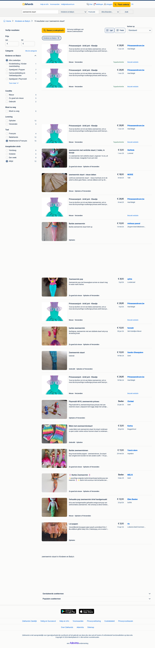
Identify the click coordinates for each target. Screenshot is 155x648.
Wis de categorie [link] (31, 51)
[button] (98, 4)
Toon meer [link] (12, 83)
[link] (30, 4)
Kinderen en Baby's (50, 38)
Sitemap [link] (90, 627)
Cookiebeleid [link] (109, 621)
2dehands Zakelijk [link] (29, 621)
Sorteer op (131, 26)
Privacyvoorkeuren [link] (125, 621)
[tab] (109, 30)
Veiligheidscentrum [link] (67, 4)
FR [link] (132, 4)
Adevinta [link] (80, 627)
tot (22, 40)
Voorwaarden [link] (55, 4)
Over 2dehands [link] (67, 627)
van (6, 40)
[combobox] (40, 12)
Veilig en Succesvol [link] (48, 621)
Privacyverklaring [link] (94, 621)
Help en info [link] (44, 4)
